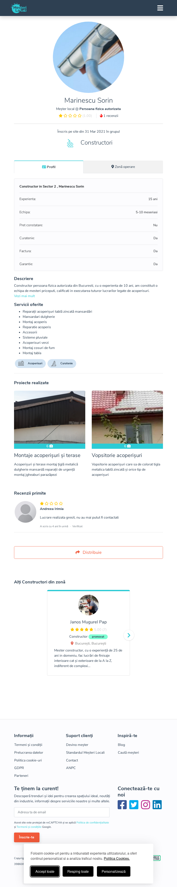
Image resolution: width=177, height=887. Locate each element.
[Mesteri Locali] (18, 8)
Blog (121, 744)
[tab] (49, 167)
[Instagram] (146, 807)
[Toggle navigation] (160, 8)
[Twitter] (134, 807)
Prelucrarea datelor (28, 752)
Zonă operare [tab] (125, 166)
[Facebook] (123, 807)
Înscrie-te (26, 837)
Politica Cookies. (117, 858)
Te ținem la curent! (36, 788)
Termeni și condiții (28, 744)
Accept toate (44, 871)
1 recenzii (110, 115)
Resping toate (78, 871)
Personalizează (114, 871)
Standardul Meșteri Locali (85, 752)
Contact (72, 760)
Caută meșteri (128, 752)
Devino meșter (77, 744)
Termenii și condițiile (29, 827)
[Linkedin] (157, 807)
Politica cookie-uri (28, 760)
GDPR (19, 768)
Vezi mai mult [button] (24, 296)
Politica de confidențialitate (92, 823)
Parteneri (21, 775)
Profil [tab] (51, 167)
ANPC (71, 768)
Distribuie (92, 552)
